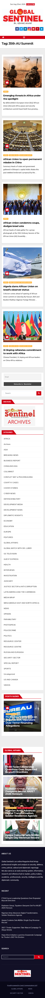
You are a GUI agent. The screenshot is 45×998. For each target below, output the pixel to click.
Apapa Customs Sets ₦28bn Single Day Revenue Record (22, 836)
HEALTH (7, 565)
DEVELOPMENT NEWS (13, 510)
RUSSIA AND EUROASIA (14, 652)
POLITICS (8, 636)
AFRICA (6, 91)
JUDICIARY (8, 581)
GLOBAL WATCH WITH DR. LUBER (18, 548)
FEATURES (8, 537)
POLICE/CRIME (10, 630)
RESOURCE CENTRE (12, 647)
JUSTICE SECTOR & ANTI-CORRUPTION (20, 586)
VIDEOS (7, 685)
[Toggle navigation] (24, 37)
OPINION (7, 614)
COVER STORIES (11, 488)
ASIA (6, 450)
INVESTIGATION (10, 576)
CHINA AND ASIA (14, 155)
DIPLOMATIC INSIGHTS (26, 155)
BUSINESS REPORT (12, 461)
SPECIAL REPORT (11, 663)
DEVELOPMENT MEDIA (13, 504)
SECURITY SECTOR (12, 658)
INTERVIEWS (9, 570)
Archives (7, 444)
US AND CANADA (11, 680)
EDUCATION (9, 526)
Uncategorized (9, 674)
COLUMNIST (9, 472)
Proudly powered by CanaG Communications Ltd (22, 985)
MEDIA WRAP (9, 597)
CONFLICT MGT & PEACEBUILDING (18, 477)
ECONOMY (8, 521)
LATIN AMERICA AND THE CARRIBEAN (19, 592)
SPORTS (7, 669)
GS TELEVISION (10, 554)
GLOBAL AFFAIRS (11, 543)
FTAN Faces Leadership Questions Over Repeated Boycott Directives (21, 769)
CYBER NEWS (9, 493)
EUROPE (7, 532)
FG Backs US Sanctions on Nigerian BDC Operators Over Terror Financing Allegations (21, 721)
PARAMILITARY (10, 619)
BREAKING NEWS (11, 455)
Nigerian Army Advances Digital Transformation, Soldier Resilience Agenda (21, 813)
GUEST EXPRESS (11, 559)
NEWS (6, 608)
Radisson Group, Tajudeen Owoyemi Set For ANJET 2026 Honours (21, 791)
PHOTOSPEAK (10, 625)
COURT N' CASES (11, 482)
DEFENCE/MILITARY (12, 499)
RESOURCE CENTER (12, 641)
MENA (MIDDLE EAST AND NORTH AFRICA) (20, 282)
